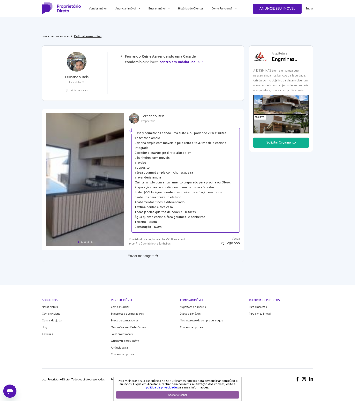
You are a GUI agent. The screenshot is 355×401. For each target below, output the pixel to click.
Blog (44, 327)
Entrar (309, 8)
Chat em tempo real (122, 354)
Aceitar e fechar (177, 394)
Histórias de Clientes (190, 8)
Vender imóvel (98, 8)
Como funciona (51, 314)
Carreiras (47, 334)
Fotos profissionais (122, 334)
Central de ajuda (52, 320)
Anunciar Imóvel (126, 8)
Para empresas (258, 307)
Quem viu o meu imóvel (125, 341)
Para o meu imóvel (260, 314)
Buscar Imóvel (157, 8)
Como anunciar (120, 307)
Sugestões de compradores (127, 314)
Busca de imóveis (190, 314)
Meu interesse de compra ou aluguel (202, 320)
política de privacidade (161, 387)
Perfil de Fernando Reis (87, 36)
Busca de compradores (55, 36)
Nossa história (50, 307)
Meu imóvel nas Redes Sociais (128, 327)
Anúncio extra (119, 347)
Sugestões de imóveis (193, 307)
